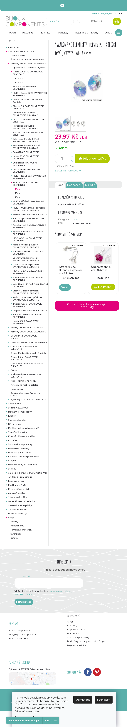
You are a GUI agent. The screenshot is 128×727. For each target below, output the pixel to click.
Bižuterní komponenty (20, 412)
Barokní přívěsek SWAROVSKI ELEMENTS (28, 252)
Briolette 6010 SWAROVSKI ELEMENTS (27, 315)
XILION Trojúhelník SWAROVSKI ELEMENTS (30, 177)
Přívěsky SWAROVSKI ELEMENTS (28, 63)
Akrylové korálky (16, 493)
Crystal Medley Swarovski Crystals (28, 353)
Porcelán (12, 440)
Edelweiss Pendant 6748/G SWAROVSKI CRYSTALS (27, 146)
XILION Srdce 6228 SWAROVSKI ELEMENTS (30, 94)
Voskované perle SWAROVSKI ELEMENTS (26, 375)
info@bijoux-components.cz (24, 634)
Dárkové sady (17, 55)
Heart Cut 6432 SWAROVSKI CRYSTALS (28, 72)
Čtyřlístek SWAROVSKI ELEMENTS (25, 163)
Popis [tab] (60, 185)
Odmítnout (83, 699)
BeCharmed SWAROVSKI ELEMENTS (23, 336)
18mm (18, 193)
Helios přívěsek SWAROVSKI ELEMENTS (28, 278)
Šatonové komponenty (20, 444)
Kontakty (72, 625)
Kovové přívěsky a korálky (21, 436)
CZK (118, 13)
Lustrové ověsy (16, 481)
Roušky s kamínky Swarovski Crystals (25, 394)
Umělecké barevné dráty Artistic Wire (27, 473)
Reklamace (73, 633)
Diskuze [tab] (90, 185)
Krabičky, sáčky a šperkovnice (23, 456)
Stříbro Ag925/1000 (18, 407)
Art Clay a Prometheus (20, 477)
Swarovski (15, 534)
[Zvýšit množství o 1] (72, 156)
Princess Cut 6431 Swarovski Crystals (27, 100)
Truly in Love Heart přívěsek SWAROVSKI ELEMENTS (27, 298)
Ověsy (13, 370)
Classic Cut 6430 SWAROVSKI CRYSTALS (28, 107)
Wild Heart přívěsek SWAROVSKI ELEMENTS (30, 285)
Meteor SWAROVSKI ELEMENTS (30, 214)
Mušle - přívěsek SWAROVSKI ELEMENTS (28, 272)
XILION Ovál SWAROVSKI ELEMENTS (26, 183)
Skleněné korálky (17, 420)
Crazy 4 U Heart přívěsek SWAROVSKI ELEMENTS (26, 291)
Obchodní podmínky (78, 637)
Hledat (79, 21)
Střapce (12, 460)
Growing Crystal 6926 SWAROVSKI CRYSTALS (26, 113)
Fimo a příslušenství (18, 489)
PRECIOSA (13, 47)
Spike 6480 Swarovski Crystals (29, 67)
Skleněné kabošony (18, 432)
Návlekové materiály (19, 448)
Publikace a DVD (17, 485)
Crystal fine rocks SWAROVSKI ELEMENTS (26, 364)
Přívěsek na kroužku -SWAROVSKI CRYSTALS (26, 127)
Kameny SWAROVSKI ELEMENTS (28, 331)
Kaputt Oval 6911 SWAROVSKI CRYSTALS (28, 133)
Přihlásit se (24, 602)
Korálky (14, 521)
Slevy (11, 517)
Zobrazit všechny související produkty (87, 306)
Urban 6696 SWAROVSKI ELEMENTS (26, 157)
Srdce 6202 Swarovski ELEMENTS (25, 87)
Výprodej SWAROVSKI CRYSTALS (28, 399)
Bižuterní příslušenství (19, 452)
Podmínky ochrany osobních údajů (86, 641)
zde (36, 711)
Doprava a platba (76, 629)
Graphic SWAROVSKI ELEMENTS (30, 310)
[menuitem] (12, 33)
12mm (18, 189)
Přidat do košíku (94, 158)
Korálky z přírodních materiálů (23, 428)
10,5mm (19, 78)
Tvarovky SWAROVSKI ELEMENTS (28, 342)
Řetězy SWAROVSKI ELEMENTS (27, 59)
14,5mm (19, 82)
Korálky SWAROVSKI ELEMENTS (27, 327)
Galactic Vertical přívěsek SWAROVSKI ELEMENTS (26, 265)
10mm (18, 197)
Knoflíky (12, 416)
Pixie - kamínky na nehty (23, 381)
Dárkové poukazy (17, 513)
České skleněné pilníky (20, 505)
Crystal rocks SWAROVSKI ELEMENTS (24, 347)
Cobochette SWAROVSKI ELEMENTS (26, 170)
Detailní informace (66, 170)
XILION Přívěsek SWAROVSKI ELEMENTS (28, 202)
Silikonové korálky (17, 497)
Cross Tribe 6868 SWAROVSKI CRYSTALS (29, 120)
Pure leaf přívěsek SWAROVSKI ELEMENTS (29, 226)
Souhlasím (103, 699)
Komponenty (17, 525)
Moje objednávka (76, 645)
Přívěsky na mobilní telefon (24, 385)
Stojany (12, 468)
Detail (65, 287)
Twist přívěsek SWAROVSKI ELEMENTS (27, 305)
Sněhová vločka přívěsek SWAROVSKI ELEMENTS (26, 259)
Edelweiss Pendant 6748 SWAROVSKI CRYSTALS (26, 140)
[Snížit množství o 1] (72, 161)
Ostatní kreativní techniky (21, 501)
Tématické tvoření (17, 509)
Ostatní (14, 538)
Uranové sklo (14, 403)
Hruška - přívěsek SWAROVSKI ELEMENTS (29, 219)
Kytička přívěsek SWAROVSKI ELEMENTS (28, 232)
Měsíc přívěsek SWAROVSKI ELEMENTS (27, 239)
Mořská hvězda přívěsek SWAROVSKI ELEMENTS (26, 245)
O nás (70, 621)
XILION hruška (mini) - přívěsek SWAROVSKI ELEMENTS (29, 209)
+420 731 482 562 (18, 638)
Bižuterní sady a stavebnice (22, 464)
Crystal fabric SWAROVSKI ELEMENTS (24, 358)
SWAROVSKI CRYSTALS (21, 51)
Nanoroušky (16, 389)
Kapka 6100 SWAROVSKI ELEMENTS (26, 322)
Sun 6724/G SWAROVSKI (26, 152)
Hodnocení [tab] (74, 185)
